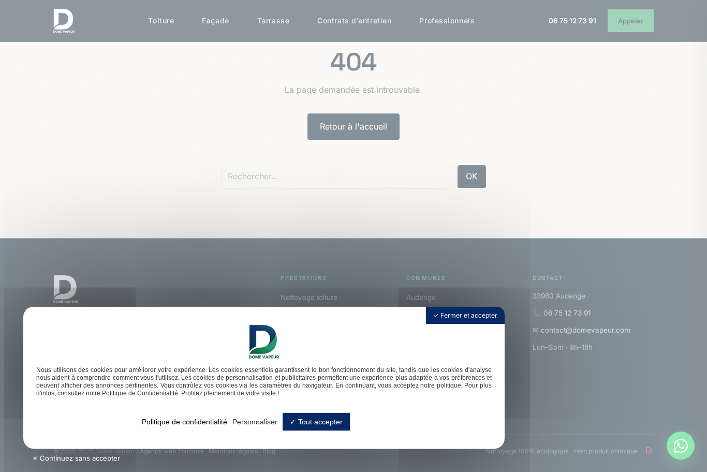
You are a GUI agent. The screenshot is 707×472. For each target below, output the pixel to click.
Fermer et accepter (468, 315)
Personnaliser (254, 422)
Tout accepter (319, 422)
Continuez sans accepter (79, 458)
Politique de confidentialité (184, 422)
